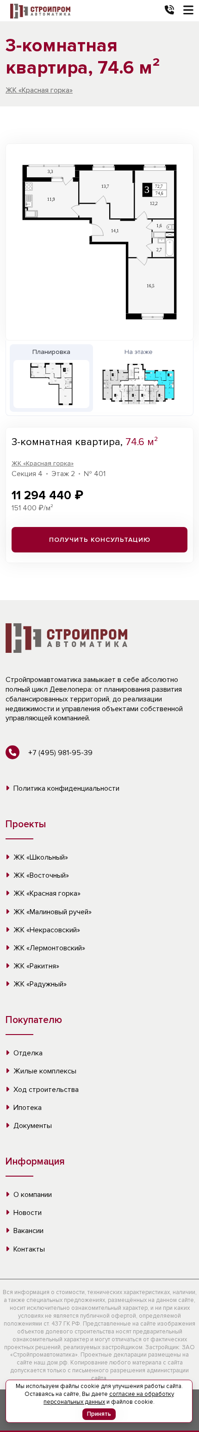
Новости (27, 1212)
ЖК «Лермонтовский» (48, 948)
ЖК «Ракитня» (35, 966)
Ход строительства (45, 1089)
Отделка (27, 1053)
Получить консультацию (99, 540)
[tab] (51, 378)
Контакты (28, 1249)
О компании (32, 1194)
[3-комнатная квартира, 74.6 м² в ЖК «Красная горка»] (99, 242)
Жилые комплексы (44, 1071)
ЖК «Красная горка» (39, 90)
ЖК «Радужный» (39, 984)
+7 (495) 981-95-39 (59, 752)
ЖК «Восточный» (40, 875)
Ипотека (27, 1107)
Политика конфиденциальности (65, 788)
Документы (32, 1125)
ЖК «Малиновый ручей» (52, 912)
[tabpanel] (99, 242)
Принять (99, 1414)
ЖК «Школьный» (40, 857)
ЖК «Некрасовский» (46, 930)
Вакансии (28, 1230)
